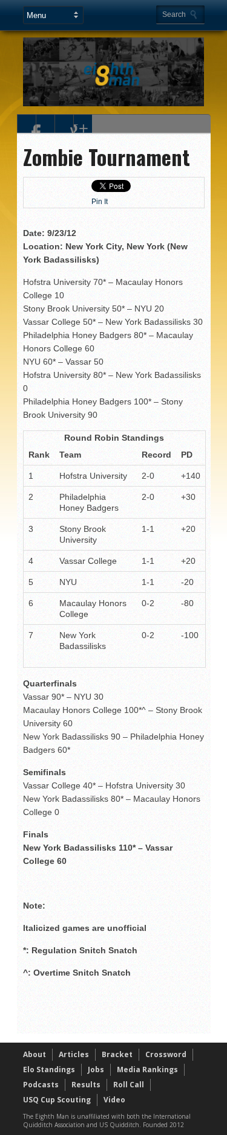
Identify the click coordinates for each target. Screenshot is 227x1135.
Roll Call (128, 1084)
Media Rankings (147, 1069)
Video (114, 1100)
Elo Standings (49, 1069)
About (34, 1054)
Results (85, 1084)
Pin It (99, 201)
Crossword (165, 1054)
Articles (74, 1054)
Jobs (96, 1069)
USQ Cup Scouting (57, 1100)
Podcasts (41, 1084)
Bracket (117, 1054)
